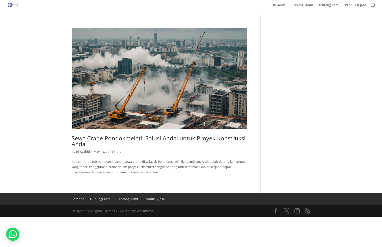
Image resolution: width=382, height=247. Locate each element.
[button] (12, 234)
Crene (121, 151)
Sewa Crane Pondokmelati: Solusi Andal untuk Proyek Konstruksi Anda (159, 141)
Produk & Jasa (355, 5)
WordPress (145, 211)
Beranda (279, 5)
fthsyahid (83, 151)
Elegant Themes (103, 211)
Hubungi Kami (302, 5)
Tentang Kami (329, 5)
